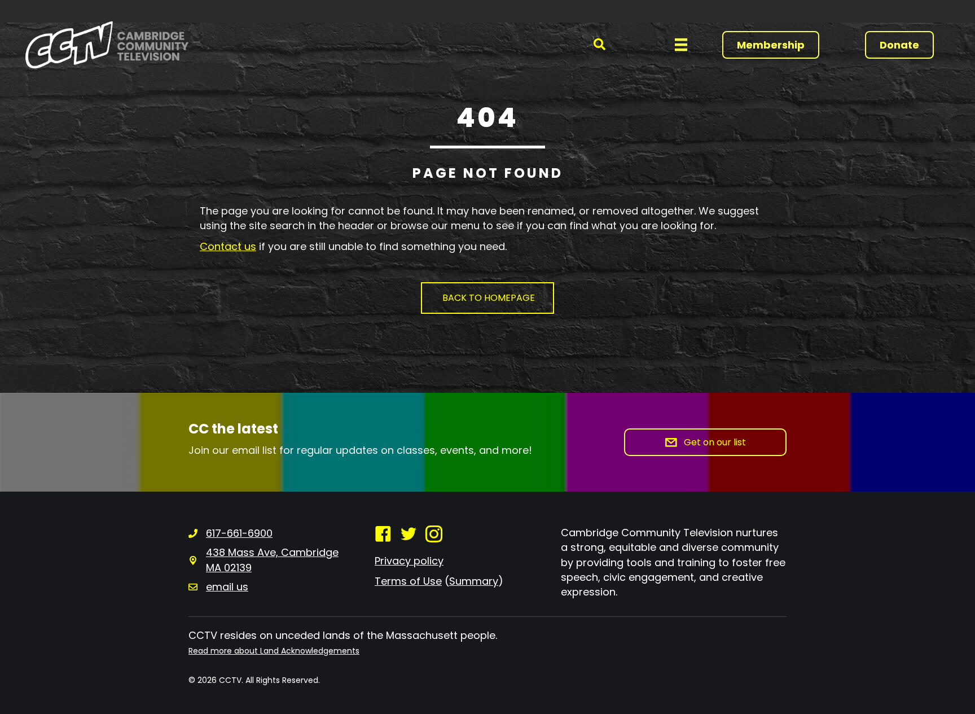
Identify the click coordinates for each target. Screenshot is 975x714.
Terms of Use (408, 581)
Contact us (228, 246)
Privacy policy (409, 561)
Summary (473, 581)
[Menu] (681, 44)
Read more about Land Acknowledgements (273, 650)
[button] (599, 45)
